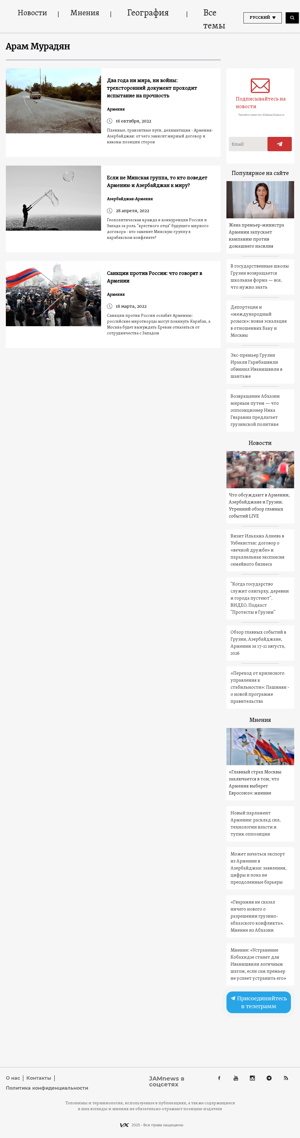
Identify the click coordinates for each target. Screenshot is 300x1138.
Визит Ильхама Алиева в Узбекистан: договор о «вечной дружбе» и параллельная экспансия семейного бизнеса (257, 550)
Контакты (38, 1078)
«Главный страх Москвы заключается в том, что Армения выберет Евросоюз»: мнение (255, 782)
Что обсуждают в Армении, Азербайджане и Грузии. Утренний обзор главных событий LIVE (259, 505)
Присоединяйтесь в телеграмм (261, 1002)
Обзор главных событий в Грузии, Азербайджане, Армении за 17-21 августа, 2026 (258, 643)
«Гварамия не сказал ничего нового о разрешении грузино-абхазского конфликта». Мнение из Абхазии (257, 916)
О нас (13, 1078)
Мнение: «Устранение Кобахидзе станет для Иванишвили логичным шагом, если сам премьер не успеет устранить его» (258, 964)
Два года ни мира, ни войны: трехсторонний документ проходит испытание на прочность (152, 88)
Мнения (84, 13)
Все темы (214, 20)
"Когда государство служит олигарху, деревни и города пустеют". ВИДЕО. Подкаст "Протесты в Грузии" (260, 598)
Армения (116, 109)
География (148, 13)
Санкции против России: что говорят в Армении (154, 277)
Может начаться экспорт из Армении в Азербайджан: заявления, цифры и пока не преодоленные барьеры (259, 868)
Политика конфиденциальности (47, 1088)
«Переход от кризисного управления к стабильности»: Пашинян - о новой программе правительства (260, 688)
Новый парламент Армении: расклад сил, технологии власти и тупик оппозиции (256, 823)
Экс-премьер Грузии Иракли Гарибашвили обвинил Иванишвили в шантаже (256, 366)
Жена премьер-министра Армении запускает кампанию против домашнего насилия (256, 235)
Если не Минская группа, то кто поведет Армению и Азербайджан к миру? (157, 182)
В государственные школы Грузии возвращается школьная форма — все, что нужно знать (260, 276)
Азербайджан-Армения (130, 199)
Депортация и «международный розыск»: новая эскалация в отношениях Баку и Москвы (259, 321)
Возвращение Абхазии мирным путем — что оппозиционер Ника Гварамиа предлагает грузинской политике (255, 411)
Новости (32, 13)
